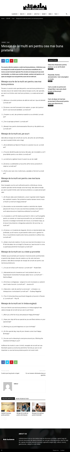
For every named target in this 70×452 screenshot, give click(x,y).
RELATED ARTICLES (8, 398)
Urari (13, 18)
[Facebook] (3, 61)
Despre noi (56, 450)
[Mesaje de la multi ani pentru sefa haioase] (23, 407)
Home (2, 18)
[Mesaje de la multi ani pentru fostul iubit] (38, 407)
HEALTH (22, 14)
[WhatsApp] (16, 61)
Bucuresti (50, 93)
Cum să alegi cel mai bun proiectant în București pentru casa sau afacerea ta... (58, 101)
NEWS (50, 14)
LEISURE (29, 14)
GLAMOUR (14, 14)
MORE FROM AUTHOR (22, 398)
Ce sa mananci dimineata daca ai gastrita (35, 374)
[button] (66, 14)
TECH (55, 14)
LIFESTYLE (36, 14)
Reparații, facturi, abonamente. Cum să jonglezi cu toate (58, 77)
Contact (62, 450)
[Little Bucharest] (35, 6)
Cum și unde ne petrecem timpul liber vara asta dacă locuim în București (57, 89)
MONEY (44, 14)
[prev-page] (2, 418)
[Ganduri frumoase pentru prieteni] (8, 407)
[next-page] (5, 418)
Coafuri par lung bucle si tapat (10, 373)
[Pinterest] (11, 61)
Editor (16, 384)
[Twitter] (7, 61)
